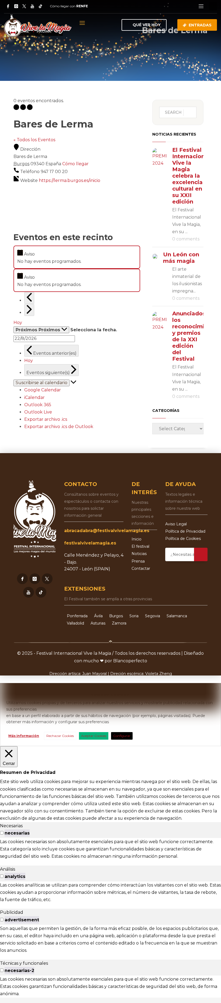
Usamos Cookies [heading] (110, 693)
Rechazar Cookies (60, 736)
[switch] (2, 833)
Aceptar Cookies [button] (93, 736)
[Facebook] (8, 6)
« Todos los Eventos (34, 139)
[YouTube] (32, 6)
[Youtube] (28, 592)
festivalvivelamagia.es (90, 543)
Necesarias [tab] (11, 825)
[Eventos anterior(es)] (29, 298)
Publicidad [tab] (11, 912)
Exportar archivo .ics (45, 419)
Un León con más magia (181, 257)
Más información (23, 736)
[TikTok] (40, 6)
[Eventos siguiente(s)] (29, 310)
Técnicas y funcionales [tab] (24, 963)
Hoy (17, 322)
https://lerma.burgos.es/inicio (69, 180)
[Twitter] (24, 6)
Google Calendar (42, 389)
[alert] (76, 257)
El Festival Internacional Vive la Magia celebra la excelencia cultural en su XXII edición (191, 176)
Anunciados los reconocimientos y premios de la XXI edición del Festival (196, 336)
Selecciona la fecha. (93, 329)
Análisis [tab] (7, 869)
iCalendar (34, 397)
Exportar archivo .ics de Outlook (58, 426)
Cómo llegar (75, 163)
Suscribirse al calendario (41, 382)
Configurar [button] (121, 736)
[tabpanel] (110, 849)
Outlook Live (38, 412)
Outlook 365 (37, 404)
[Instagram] (16, 6)
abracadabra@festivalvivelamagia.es (106, 530)
